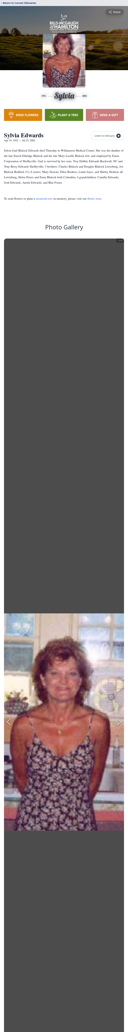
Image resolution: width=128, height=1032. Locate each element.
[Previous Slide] (8, 722)
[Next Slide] (119, 722)
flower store (94, 198)
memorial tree (44, 198)
